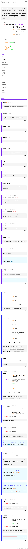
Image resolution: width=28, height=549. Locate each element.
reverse (4, 65)
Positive (12, 161)
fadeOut (4, 73)
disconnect (4, 87)
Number (16, 413)
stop (3, 93)
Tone (16, 375)
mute (3, 75)
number (16, 381)
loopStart (4, 61)
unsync (3, 92)
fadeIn (3, 72)
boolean (10, 172)
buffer (3, 56)
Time (10, 113)
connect (4, 85)
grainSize (4, 57)
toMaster (4, 89)
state (3, 70)
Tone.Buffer (23, 29)
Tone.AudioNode (13, 195)
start (3, 82)
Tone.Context (11, 197)
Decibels (11, 270)
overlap (4, 62)
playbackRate (5, 64)
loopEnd (4, 59)
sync (3, 90)
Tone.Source (15, 4)
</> (25, 120)
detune (3, 67)
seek (3, 81)
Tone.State (9, 211)
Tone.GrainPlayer (13, 304)
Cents (8, 183)
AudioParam (21, 375)
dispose (4, 84)
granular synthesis (20, 8)
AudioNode (14, 376)
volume (3, 76)
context (4, 69)
